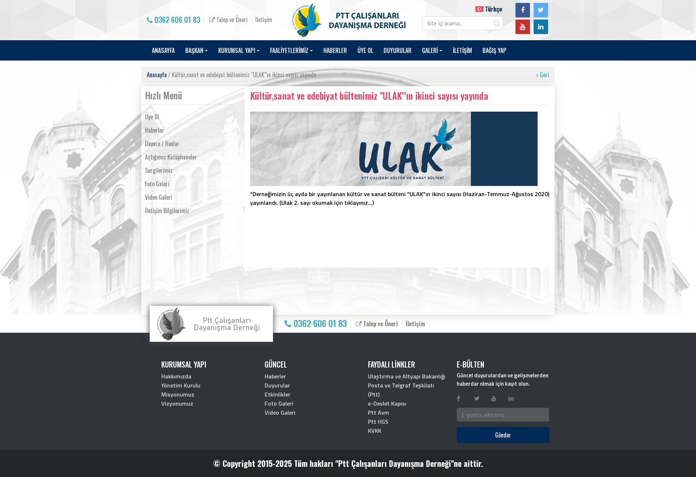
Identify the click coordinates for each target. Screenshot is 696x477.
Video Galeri (158, 197)
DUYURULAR (397, 50)
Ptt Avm (378, 412)
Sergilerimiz (159, 170)
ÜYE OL (365, 50)
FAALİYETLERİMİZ (289, 50)
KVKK (374, 430)
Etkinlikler (277, 394)
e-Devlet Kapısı (387, 403)
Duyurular (277, 385)
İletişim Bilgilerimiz (167, 210)
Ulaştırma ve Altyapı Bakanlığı (407, 376)
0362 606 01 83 (176, 19)
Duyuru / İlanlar (162, 143)
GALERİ (430, 50)
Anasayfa (157, 74)
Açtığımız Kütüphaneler (171, 157)
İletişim (263, 19)
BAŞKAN (194, 50)
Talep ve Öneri (231, 19)
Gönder (503, 435)
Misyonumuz (177, 394)
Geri (543, 74)
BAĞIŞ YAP (494, 50)
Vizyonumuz (177, 403)
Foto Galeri (157, 183)
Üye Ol (152, 116)
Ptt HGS (378, 421)
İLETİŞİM (462, 50)
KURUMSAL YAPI (236, 50)
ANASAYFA (163, 50)
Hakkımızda (176, 376)
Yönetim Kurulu (180, 385)
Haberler (154, 130)
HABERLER (335, 50)
